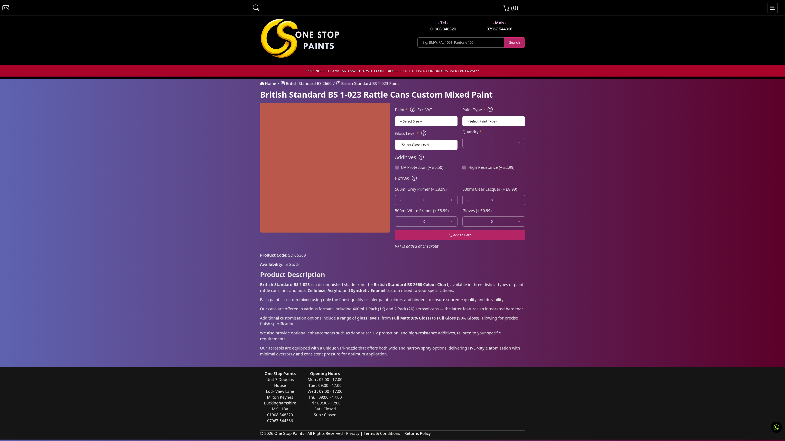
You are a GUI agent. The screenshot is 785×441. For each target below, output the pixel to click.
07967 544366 (499, 29)
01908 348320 (443, 29)
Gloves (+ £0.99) (477, 210)
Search (514, 42)
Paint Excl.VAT (413, 109)
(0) (513, 8)
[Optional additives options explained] (421, 157)
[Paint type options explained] (490, 109)
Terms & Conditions (382, 433)
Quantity (472, 132)
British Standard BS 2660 (308, 83)
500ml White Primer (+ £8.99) (422, 210)
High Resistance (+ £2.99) (491, 167)
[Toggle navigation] (772, 8)
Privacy (352, 433)
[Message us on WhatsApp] (776, 427)
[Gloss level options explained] (423, 133)
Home (270, 83)
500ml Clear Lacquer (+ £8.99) (489, 189)
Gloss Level (407, 133)
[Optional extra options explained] (414, 178)
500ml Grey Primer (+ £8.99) (421, 189)
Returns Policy (417, 433)
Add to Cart (461, 235)
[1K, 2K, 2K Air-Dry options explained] (412, 109)
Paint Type (473, 109)
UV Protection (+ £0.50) (422, 167)
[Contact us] (5, 8)
